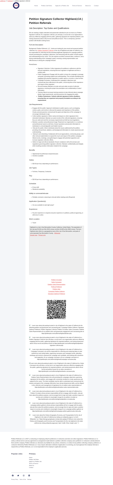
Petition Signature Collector (46, 50)
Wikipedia (57, 233)
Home (36, 5)
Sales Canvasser (56, 282)
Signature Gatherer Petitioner (56, 293)
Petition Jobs (56, 289)
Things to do (42, 235)
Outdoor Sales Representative (56, 284)
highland (10, 1)
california (2, 1)
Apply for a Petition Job (62, 5)
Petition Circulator (56, 280)
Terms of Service (77, 5)
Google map (33, 235)
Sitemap (29, 479)
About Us (88, 5)
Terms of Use (23, 479)
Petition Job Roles (46, 5)
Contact (96, 5)
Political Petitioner (56, 287)
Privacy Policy (14, 479)
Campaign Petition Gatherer (56, 291)
